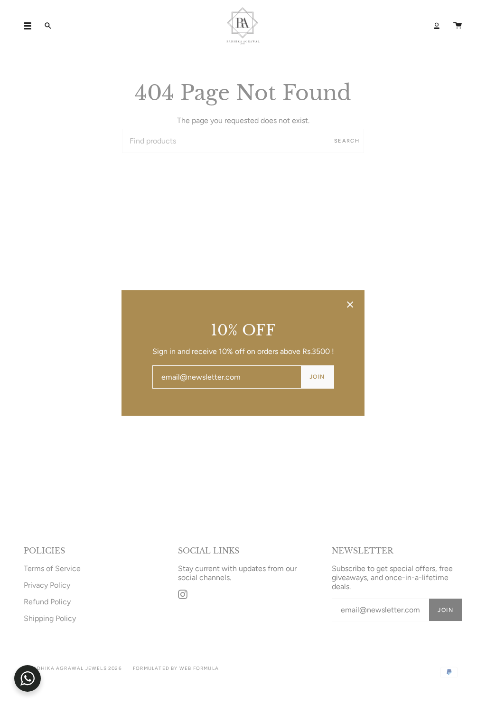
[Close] (350, 304)
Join (317, 376)
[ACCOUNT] (436, 26)
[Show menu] (31, 26)
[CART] (457, 26)
